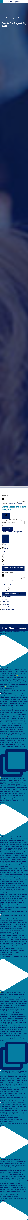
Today (3, 564)
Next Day (4, 590)
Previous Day (8, 585)
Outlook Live (5, 604)
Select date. (5, 572)
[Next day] (3, 562)
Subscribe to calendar (10, 593)
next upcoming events (15, 503)
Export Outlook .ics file (8, 609)
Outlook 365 (5, 601)
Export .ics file (6, 607)
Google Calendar (7, 596)
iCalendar (4, 599)
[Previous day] (3, 557)
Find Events (7, 528)
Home (3, 18)
